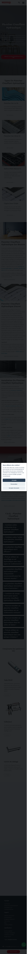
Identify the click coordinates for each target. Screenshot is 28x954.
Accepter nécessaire (14, 488)
